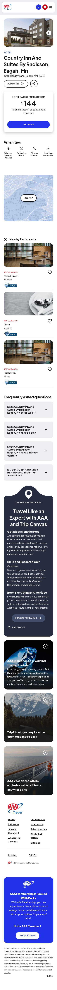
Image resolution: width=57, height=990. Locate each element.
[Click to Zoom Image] (28, 32)
